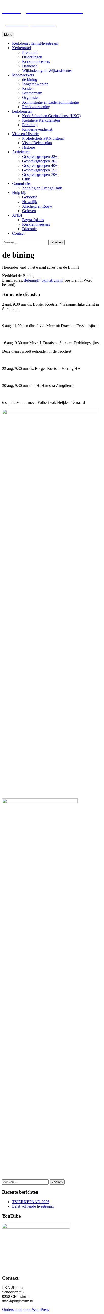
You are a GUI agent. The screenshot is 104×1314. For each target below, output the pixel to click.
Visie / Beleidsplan (37, 143)
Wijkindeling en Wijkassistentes (47, 70)
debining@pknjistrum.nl (43, 280)
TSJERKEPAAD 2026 (30, 1202)
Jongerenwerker (35, 84)
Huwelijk (29, 201)
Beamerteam (32, 93)
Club (26, 179)
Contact (18, 233)
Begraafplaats (33, 220)
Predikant (29, 52)
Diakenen (30, 66)
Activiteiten (21, 152)
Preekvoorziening (36, 107)
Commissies (21, 183)
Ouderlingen (32, 57)
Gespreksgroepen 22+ (39, 156)
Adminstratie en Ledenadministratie (50, 102)
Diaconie (29, 229)
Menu (8, 34)
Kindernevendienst (37, 129)
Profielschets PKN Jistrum (43, 138)
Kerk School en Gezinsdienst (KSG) (51, 116)
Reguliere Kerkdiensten (41, 120)
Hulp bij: (19, 192)
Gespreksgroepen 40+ (39, 165)
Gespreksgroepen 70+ (39, 174)
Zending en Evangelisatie (42, 188)
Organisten (31, 97)
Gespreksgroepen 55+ (39, 170)
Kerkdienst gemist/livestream (35, 43)
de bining (29, 79)
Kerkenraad (21, 48)
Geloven (29, 211)
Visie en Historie (25, 134)
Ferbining (30, 125)
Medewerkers (23, 75)
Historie (28, 147)
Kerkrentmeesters (36, 61)
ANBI (17, 215)
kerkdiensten (22, 111)
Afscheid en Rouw (37, 206)
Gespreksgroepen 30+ (39, 161)
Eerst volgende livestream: (33, 1206)
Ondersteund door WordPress (25, 1309)
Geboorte (29, 197)
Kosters (28, 88)
